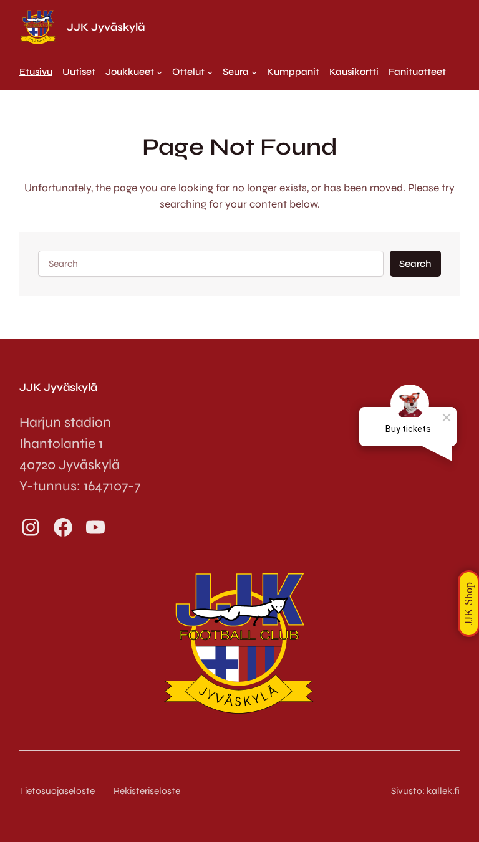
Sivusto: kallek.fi (425, 791)
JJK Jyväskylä (106, 27)
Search (415, 263)
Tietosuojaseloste (57, 791)
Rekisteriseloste (147, 791)
